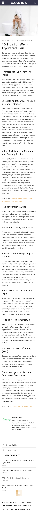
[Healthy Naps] (6, 423)
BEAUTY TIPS (10, 40)
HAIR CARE (5, 480)
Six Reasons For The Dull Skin (21, 406)
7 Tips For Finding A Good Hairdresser (15, 478)
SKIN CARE (5, 472)
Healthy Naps (17, 417)
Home (4, 40)
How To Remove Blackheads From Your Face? (18, 470)
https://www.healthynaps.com (20, 420)
